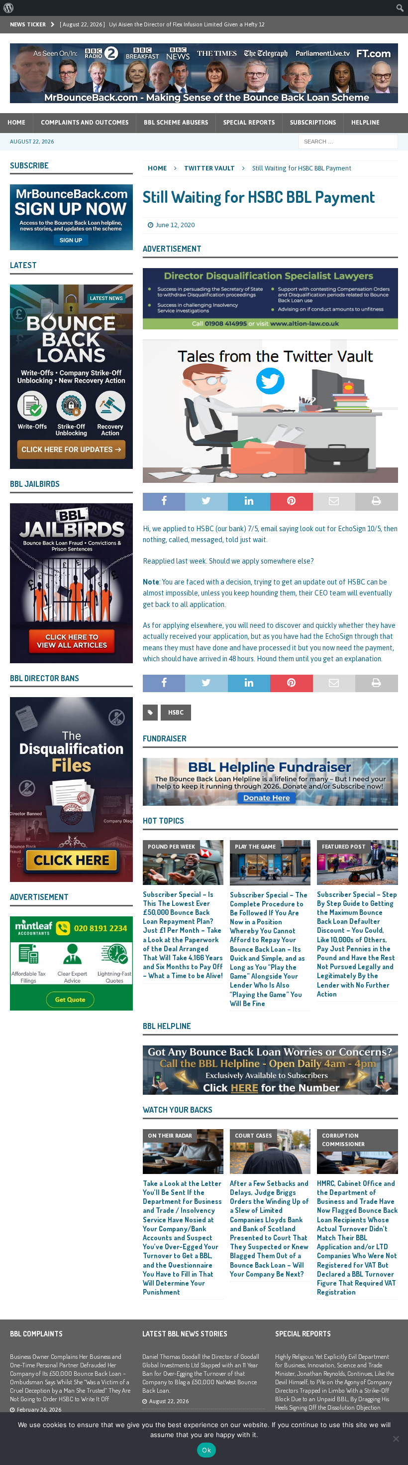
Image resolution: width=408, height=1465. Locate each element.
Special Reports (249, 122)
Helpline (365, 122)
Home (16, 122)
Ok (206, 1450)
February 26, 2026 (39, 1410)
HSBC (176, 712)
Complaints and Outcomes (84, 122)
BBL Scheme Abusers (176, 122)
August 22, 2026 (169, 1401)
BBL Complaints (36, 1333)
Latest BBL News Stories (184, 1333)
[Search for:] (348, 141)
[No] (396, 1439)
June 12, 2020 (175, 225)
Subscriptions (313, 122)
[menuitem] (8, 8)
